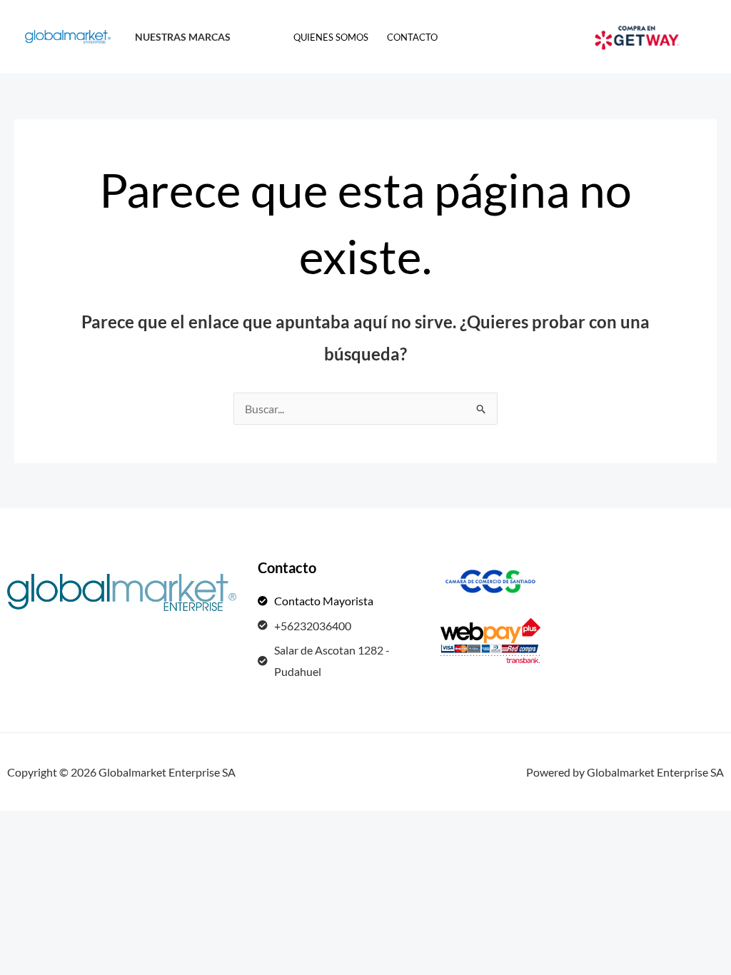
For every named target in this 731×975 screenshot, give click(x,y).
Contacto (412, 37)
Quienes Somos (330, 37)
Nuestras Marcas (183, 37)
